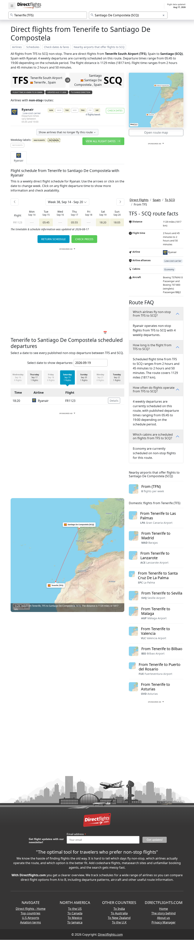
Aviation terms (30, 922)
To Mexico (75, 918)
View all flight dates (101, 141)
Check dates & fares (56, 47)
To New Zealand (119, 918)
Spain (157, 200)
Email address (76, 834)
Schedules (32, 47)
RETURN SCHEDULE (53, 239)
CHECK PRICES (84, 239)
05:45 (46, 222)
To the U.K (119, 922)
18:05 (116, 222)
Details (114, 400)
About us (163, 918)
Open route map (156, 132)
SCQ (113, 80)
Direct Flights (139, 200)
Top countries (30, 913)
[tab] (19, 157)
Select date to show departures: (50, 363)
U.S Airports (30, 918)
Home (163, 909)
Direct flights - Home (30, 909)
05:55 (74, 222)
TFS (20, 80)
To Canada (74, 913)
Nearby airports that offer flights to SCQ (99, 47)
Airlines (17, 47)
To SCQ (170, 200)
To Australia (119, 913)
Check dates (115, 110)
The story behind (163, 913)
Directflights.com (110, 934)
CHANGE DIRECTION (81, 92)
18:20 (102, 222)
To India (119, 909)
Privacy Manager (164, 922)
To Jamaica (74, 922)
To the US (75, 909)
